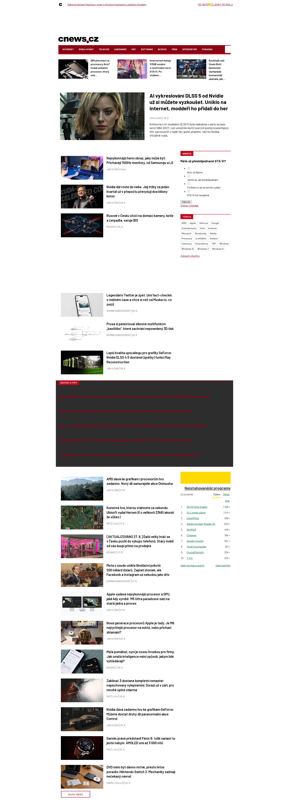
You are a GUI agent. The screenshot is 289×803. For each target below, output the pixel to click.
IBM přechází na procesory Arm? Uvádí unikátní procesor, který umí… (100, 68)
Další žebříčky (223, 565)
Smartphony (201, 243)
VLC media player (196, 512)
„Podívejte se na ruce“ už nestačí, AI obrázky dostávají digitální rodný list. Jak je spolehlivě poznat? (129, 454)
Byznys (162, 49)
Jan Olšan (156, 118)
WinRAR (191, 529)
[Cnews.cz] (61, 5)
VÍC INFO (203, 4)
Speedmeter (189, 49)
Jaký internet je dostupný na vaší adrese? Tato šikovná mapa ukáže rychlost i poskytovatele (124, 411)
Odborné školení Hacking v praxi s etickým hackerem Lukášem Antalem (107, 4)
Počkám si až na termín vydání (203, 187)
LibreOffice (193, 518)
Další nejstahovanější (192, 565)
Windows (224, 243)
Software (147, 49)
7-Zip (190, 558)
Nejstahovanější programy (208, 488)
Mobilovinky (86, 49)
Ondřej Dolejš (115, 782)
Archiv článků (75, 794)
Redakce (111, 226)
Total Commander (196, 546)
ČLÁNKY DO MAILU (222, 4)
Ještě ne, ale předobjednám (202, 179)
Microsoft (186, 233)
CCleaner (191, 535)
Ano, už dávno (195, 172)
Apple (193, 223)
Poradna (207, 49)
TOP (214, 243)
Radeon (214, 238)
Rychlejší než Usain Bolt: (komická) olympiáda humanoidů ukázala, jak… (217, 69)
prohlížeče (201, 238)
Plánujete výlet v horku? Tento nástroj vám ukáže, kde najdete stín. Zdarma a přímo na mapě (124, 440)
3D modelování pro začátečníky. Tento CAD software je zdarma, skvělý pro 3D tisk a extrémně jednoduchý (133, 396)
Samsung (186, 243)
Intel (202, 228)
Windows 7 (203, 248)
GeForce (203, 223)
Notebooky (201, 233)
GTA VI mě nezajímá (198, 195)
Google (215, 223)
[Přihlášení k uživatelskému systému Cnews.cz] (228, 49)
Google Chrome (195, 540)
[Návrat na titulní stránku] (78, 39)
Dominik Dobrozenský (118, 310)
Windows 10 (188, 248)
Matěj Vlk (112, 523)
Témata (186, 216)
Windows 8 (217, 248)
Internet (68, 49)
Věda (174, 49)
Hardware (120, 49)
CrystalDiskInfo (195, 552)
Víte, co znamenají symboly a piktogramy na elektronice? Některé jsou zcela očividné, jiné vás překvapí (132, 425)
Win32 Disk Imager (197, 506)
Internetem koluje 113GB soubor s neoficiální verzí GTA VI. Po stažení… (160, 68)
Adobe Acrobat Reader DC (201, 523)
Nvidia (213, 233)
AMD (184, 223)
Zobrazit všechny (190, 255)
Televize (104, 49)
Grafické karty (189, 228)
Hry (133, 49)
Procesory (187, 238)
